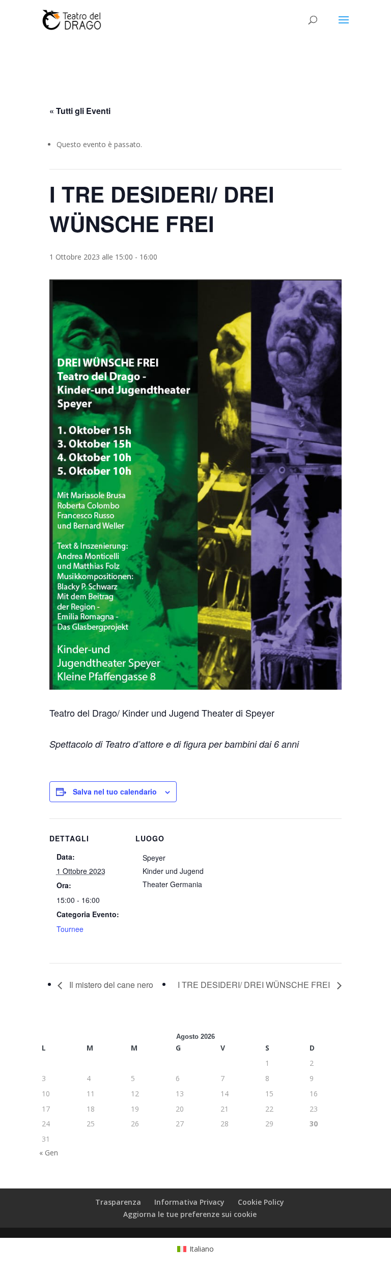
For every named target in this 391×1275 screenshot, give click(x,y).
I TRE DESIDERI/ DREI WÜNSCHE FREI (255, 984)
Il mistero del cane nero (110, 984)
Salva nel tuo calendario (115, 791)
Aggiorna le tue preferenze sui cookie (190, 1214)
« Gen (48, 1152)
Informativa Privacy (189, 1202)
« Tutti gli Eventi (79, 111)
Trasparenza (118, 1202)
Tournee (70, 929)
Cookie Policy (261, 1202)
